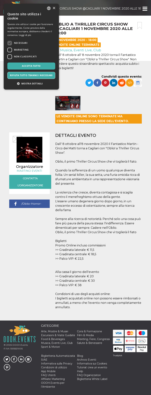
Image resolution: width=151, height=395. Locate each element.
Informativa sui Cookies (92, 363)
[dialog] (31, 47)
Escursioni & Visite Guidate (58, 335)
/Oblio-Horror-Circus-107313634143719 (33, 205)
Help (80, 371)
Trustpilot (117, 355)
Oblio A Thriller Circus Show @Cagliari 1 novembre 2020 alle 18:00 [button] (85, 8)
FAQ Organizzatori (89, 375)
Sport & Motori (50, 346)
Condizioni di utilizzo (54, 367)
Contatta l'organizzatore (30, 182)
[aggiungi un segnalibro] (139, 25)
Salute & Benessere (89, 343)
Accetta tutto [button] (31, 65)
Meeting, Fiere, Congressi (93, 339)
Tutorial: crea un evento (92, 367)
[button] (145, 8)
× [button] (53, 8)
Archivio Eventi (86, 359)
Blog (80, 355)
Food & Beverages (53, 339)
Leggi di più (25, 35)
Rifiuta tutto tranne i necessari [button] (31, 75)
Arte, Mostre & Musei (54, 331)
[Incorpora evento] (130, 83)
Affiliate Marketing (53, 379)
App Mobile (48, 371)
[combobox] (49, 8)
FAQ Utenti (48, 375)
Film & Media (85, 335)
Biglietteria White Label (92, 379)
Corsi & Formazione (89, 331)
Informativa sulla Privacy (56, 363)
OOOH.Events (20, 345)
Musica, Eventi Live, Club (80, 50)
